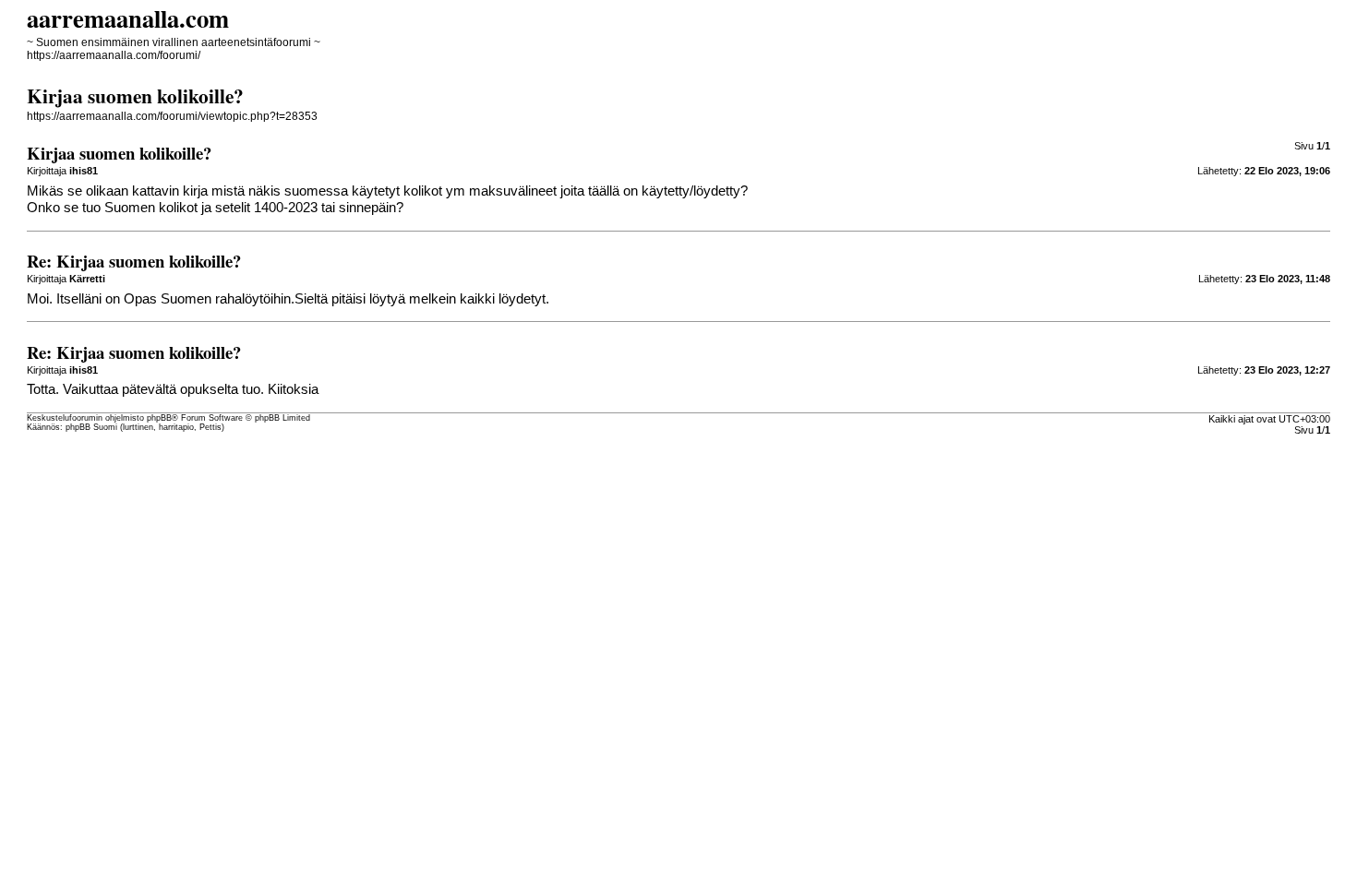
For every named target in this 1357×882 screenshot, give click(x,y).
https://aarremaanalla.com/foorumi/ (113, 55)
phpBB (159, 418)
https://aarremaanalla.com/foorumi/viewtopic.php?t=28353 (172, 116)
